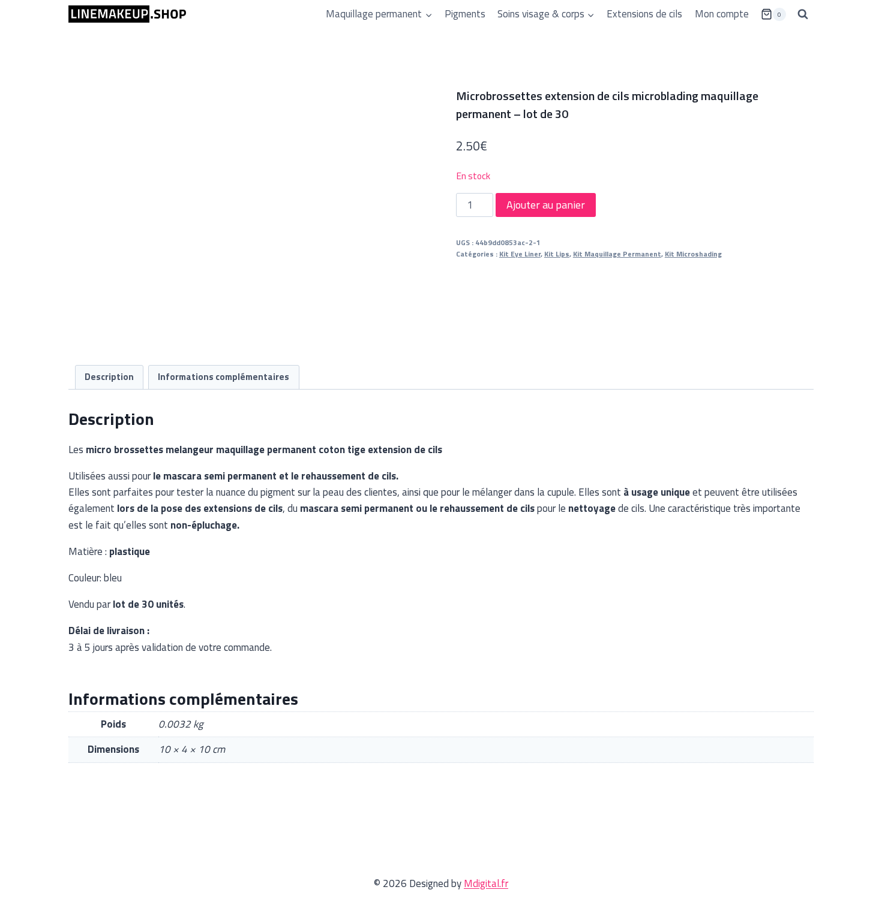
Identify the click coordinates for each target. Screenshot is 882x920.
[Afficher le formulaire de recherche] (803, 14)
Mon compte (722, 14)
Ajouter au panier (545, 205)
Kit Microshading (693, 254)
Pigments (465, 14)
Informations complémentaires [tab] (223, 377)
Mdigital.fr (486, 883)
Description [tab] (109, 377)
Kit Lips (556, 254)
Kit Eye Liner (520, 254)
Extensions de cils (644, 14)
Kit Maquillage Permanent (617, 254)
